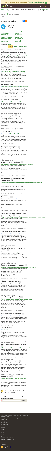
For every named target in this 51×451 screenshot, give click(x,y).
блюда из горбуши (5, 31)
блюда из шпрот (18, 40)
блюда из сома (18, 33)
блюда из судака (18, 34)
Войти (48, 6)
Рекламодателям (4, 444)
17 (8, 392)
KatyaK (2, 294)
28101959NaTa (4, 310)
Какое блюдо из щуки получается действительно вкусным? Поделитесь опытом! (13, 248)
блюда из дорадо (5, 33)
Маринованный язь (7, 85)
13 (24, 390)
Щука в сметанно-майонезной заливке (13, 344)
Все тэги (2, 434)
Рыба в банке (5, 197)
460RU (2, 81)
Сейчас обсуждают (4, 422)
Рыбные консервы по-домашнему (12, 53)
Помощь (2, 426)
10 (17, 390)
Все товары (3, 427)
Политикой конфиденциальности (36, 2)
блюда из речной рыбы (6, 38)
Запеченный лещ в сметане (10, 282)
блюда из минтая (5, 36)
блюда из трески (18, 36)
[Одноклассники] (26, 21)
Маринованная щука (7, 115)
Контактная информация (6, 441)
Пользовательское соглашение (7, 437)
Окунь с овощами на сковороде (11, 313)
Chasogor (3, 325)
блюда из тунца (18, 37)
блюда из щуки (18, 41)
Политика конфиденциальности (7, 439)
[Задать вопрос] (44, 6)
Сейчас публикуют (4, 421)
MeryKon (3, 49)
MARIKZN (3, 228)
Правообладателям (5, 442)
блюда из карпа (4, 34)
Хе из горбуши (5, 69)
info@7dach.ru (7, 416)
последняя (12, 392)
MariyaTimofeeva (4, 278)
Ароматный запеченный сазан (11, 162)
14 (1, 392)
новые (15, 46)
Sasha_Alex (3, 341)
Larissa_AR (3, 245)
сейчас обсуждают (22, 46)
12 (21, 390)
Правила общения (4, 436)
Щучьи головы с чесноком (9, 100)
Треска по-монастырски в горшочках (13, 265)
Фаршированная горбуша (9, 147)
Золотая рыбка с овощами (9, 361)
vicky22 (2, 66)
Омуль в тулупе (6, 376)
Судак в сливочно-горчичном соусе (12, 231)
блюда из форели (19, 38)
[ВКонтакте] (24, 21)
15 (3, 392)
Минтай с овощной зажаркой (10, 297)
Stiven (2, 210)
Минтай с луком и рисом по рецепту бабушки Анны (12, 179)
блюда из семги (4, 41)
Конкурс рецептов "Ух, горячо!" (8, 312)
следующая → (12, 388)
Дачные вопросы (4, 424)
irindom (2, 262)
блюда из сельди (4, 40)
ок (45, 2)
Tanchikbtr (3, 175)
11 (19, 390)
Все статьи (3, 432)
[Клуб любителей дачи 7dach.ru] (5, 5)
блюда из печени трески (6, 37)
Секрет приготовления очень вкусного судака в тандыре (13, 214)
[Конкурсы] (40, 6)
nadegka (2, 143)
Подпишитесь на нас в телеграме (11, 26)
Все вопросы (3, 431)
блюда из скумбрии (19, 31)
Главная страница (4, 419)
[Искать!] (37, 6)
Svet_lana (3, 96)
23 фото (9, 44)
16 (5, 392)
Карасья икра (5, 327)
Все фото (2, 429)
